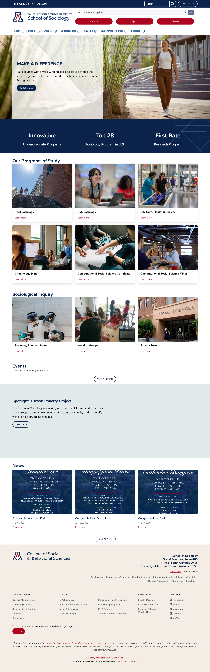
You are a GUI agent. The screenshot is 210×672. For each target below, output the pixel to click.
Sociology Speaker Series (31, 345)
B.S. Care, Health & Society (73, 604)
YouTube (177, 618)
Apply (135, 21)
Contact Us (175, 571)
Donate (175, 21)
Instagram (178, 609)
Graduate (48, 31)
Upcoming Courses (21, 604)
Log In (19, 631)
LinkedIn (177, 613)
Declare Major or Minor (23, 600)
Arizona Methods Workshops (112, 613)
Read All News (105, 539)
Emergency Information (118, 577)
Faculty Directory (146, 600)
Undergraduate (68, 31)
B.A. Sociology (67, 600)
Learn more (83, 217)
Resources (187, 4)
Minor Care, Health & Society (112, 600)
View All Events (105, 379)
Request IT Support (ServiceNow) (147, 611)
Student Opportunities (112, 31)
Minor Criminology (69, 609)
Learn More (20, 217)
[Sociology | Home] (42, 17)
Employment (97, 577)
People (31, 31)
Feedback (191, 581)
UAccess (16, 613)
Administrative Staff (148, 604)
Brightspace (18, 618)
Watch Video (26, 88)
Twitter (176, 604)
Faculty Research (151, 345)
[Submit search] (173, 4)
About (17, 31)
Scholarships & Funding (24, 609)
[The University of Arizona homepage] (31, 3)
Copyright (191, 577)
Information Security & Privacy (168, 577)
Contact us (94, 21)
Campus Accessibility (159, 581)
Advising (88, 31)
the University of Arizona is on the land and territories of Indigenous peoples (79, 643)
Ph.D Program (105, 609)
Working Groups (88, 345)
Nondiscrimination (141, 577)
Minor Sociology (68, 613)
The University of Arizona (128, 661)
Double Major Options (109, 604)
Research (135, 31)
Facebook (178, 600)
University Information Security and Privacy (105, 658)
